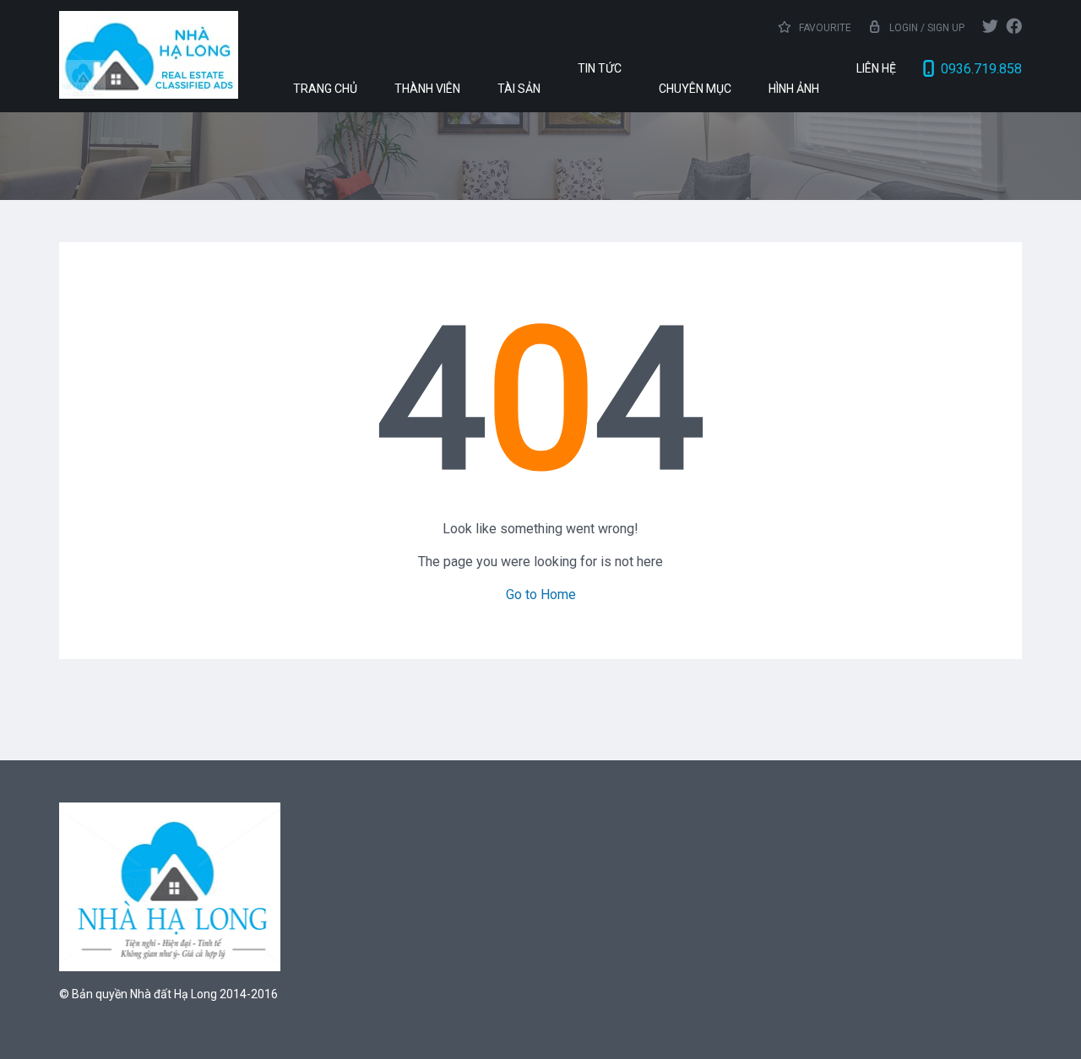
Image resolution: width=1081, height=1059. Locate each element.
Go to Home (541, 594)
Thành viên (427, 88)
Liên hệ (876, 68)
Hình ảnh (794, 88)
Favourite (823, 28)
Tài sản (518, 88)
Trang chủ (325, 88)
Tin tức (600, 68)
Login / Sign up (926, 28)
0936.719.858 (981, 69)
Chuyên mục (695, 88)
